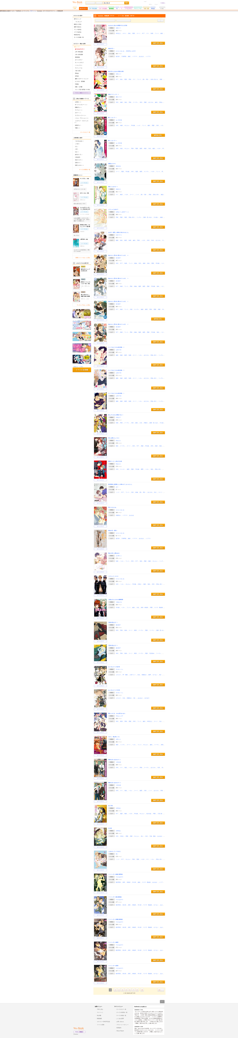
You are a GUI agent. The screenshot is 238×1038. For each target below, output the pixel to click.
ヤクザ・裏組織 (158, 607)
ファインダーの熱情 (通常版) (115, 874)
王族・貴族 (152, 836)
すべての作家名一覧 (84, 169)
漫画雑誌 (111, 8)
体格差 (128, 882)
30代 (141, 102)
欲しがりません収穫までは (115, 415)
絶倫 (135, 263)
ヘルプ (145, 1)
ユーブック (81, 1029)
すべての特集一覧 (79, 37)
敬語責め (163, 194)
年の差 (134, 882)
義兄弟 (117, 56)
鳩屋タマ (118, 28)
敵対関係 (118, 882)
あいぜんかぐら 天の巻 (114, 690)
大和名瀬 (118, 762)
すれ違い (156, 217)
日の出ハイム (119, 669)
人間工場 (83, 239)
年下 (143, 33)
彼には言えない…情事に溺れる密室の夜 (85, 296)
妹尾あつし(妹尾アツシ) (122, 212)
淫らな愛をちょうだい (113, 438)
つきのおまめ (79, 141)
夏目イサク (119, 97)
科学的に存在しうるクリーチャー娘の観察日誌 (85, 226)
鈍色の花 (111, 48)
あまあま (141, 56)
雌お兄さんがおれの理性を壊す (116, 71)
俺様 (121, 102)
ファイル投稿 (100, 1024)
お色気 (78, 102)
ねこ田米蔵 (119, 120)
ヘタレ (163, 263)
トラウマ (135, 56)
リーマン (151, 630)
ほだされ (150, 102)
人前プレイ (133, 674)
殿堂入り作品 (77, 24)
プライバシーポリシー (122, 1024)
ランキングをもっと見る (83, 305)
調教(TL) (78, 107)
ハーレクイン (128, 8)
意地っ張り (162, 102)
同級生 (146, 423)
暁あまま (118, 440)
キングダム (84, 178)
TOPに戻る (100, 1009)
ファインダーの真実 (113, 965)
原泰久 (81, 185)
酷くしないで (112, 117)
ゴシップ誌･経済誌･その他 (82, 89)
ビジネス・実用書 (80, 81)
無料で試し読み (158, 43)
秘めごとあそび (112, 186)
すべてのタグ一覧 (85, 132)
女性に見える (154, 79)
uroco (87, 298)
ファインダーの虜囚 (113, 942)
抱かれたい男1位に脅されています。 (118, 255)
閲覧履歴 (99, 1018)
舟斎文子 (118, 417)
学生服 (133, 125)
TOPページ (33, 11)
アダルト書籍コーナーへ (81, 93)
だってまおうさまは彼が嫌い (116, 347)
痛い (160, 674)
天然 (157, 125)
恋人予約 (110, 805)
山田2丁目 (118, 349)
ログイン (150, 4)
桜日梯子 (118, 258)
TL (121, 8)
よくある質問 (120, 1018)
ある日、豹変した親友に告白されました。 (119, 232)
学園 (151, 607)
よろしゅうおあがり (113, 209)
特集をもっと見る (78, 366)
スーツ (138, 33)
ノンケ (137, 194)
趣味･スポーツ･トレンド (81, 78)
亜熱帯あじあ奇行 (131, 51)
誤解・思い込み (147, 217)
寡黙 (142, 469)
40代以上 (118, 33)
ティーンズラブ (79, 62)
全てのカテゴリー (80, 49)
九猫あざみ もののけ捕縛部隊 (115, 599)
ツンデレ (139, 217)
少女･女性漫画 (103, 8)
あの (117, 487)
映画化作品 (77, 34)
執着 (152, 33)
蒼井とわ (83, 298)
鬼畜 (136, 171)
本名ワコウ (78, 160)
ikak (77, 152)
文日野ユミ (119, 555)
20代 (117, 102)
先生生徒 (148, 813)
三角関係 (123, 56)
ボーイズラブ (100, 44)
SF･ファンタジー (81, 104)
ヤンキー (122, 469)
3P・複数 (125, 674)
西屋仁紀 (82, 246)
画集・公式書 (78, 87)
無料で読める (77, 27)
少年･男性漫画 (93, 8)
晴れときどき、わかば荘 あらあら (116, 713)
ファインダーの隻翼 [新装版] (115, 919)
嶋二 (117, 854)
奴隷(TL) (78, 125)
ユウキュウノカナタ (113, 576)
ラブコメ (78, 110)
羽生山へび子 (119, 716)
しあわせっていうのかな (114, 851)
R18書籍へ (163, 3)
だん (76, 146)
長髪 (161, 79)
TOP (75, 8)
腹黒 (141, 148)
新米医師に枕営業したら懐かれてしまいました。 (120, 484)
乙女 (141, 423)
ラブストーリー (80, 115)
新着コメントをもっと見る (83, 257)
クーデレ (135, 102)
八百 (76, 149)
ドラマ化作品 (77, 32)
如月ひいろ (78, 154)
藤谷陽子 (118, 625)
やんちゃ (126, 125)
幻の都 (110, 828)
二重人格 (159, 813)
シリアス (148, 56)
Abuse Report (120, 1030)
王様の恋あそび (112, 622)
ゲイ (147, 33)
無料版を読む (158, 135)
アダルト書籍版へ (79, 1032)
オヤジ (124, 33)
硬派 (121, 194)
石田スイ (78, 162)
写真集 (77, 84)
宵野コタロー (79, 165)
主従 (138, 607)
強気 (129, 33)
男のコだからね (112, 507)
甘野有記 (118, 808)
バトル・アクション (81, 118)
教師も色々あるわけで (114, 759)
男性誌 (153, 8)
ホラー (78, 112)
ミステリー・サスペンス (81, 121)
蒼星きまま (82, 199)
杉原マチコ (119, 235)
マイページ (100, 1012)
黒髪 (133, 33)
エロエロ (118, 674)
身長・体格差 (144, 607)
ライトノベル (137, 8)
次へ (160, 990)
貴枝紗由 (118, 166)
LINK (82, 286)
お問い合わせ (120, 1021)
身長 (124, 882)
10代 (117, 125)
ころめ (77, 143)
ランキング (79, 21)
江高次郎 (78, 157)
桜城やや (118, 189)
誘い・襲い (146, 79)
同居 (164, 653)
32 (142, 990)
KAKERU (82, 231)
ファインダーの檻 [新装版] (115, 897)
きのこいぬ (84, 193)
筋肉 (125, 630)
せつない (155, 674)
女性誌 (77, 76)
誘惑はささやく (112, 163)
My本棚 (99, 1015)
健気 (161, 33)
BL (117, 8)
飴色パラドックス (113, 94)
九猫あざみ (119, 602)
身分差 (124, 905)
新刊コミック (77, 19)
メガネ (162, 125)
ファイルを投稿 (82, 370)
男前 (130, 79)
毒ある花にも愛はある (113, 553)
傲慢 (117, 240)
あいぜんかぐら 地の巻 (114, 666)
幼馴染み (118, 515)
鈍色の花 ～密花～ (113, 530)
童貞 (152, 240)
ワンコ (157, 33)
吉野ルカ (118, 739)
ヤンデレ (146, 171)
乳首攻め (151, 653)
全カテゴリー (83, 8)
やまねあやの (119, 877)
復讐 (149, 674)
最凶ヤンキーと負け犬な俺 (115, 461)
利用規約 (118, 1027)
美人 (155, 492)
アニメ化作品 (77, 29)
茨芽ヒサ (118, 74)
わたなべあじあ (120, 51)
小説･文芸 (146, 8)
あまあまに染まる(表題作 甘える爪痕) (117, 25)
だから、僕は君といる (113, 736)
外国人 (139, 584)
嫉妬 (129, 56)
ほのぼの (146, 698)
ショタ (138, 125)
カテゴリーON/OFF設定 (103, 1021)
